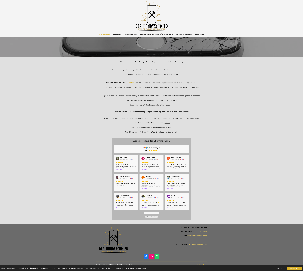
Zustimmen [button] (294, 268)
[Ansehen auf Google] (117, 158)
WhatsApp (151, 132)
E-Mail (158, 132)
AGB (203, 265)
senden (167, 123)
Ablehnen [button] (279, 268)
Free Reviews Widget (152, 216)
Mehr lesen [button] (119, 169)
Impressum (186, 265)
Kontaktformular (171, 132)
